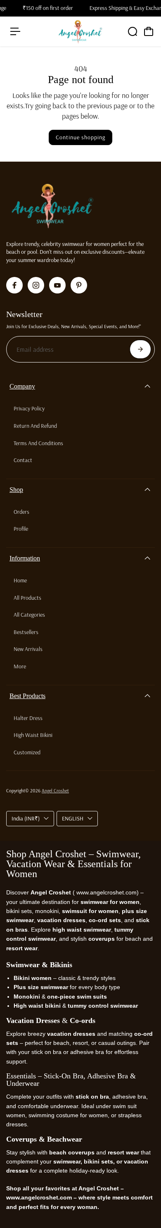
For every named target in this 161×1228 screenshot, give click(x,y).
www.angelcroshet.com (106, 892)
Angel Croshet (55, 790)
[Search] (132, 31)
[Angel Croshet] (80, 32)
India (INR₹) (26, 818)
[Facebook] (14, 285)
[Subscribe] (140, 349)
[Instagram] (36, 285)
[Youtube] (57, 285)
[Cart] (148, 31)
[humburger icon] (15, 31)
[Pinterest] (79, 285)
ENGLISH (72, 818)
